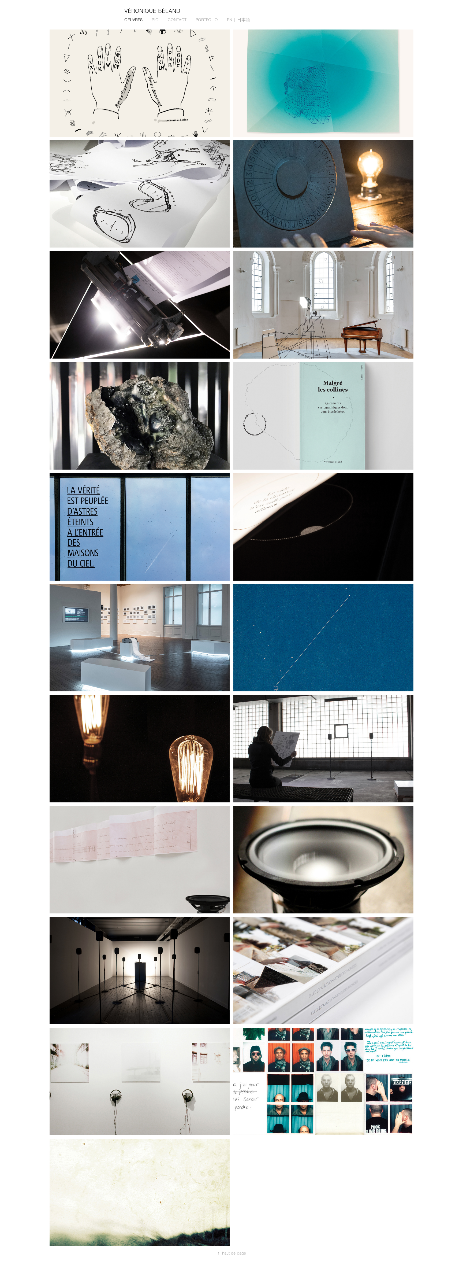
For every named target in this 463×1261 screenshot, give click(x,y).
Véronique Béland (152, 11)
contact (177, 19)
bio (155, 19)
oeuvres (133, 19)
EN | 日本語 (238, 19)
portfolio (207, 19)
